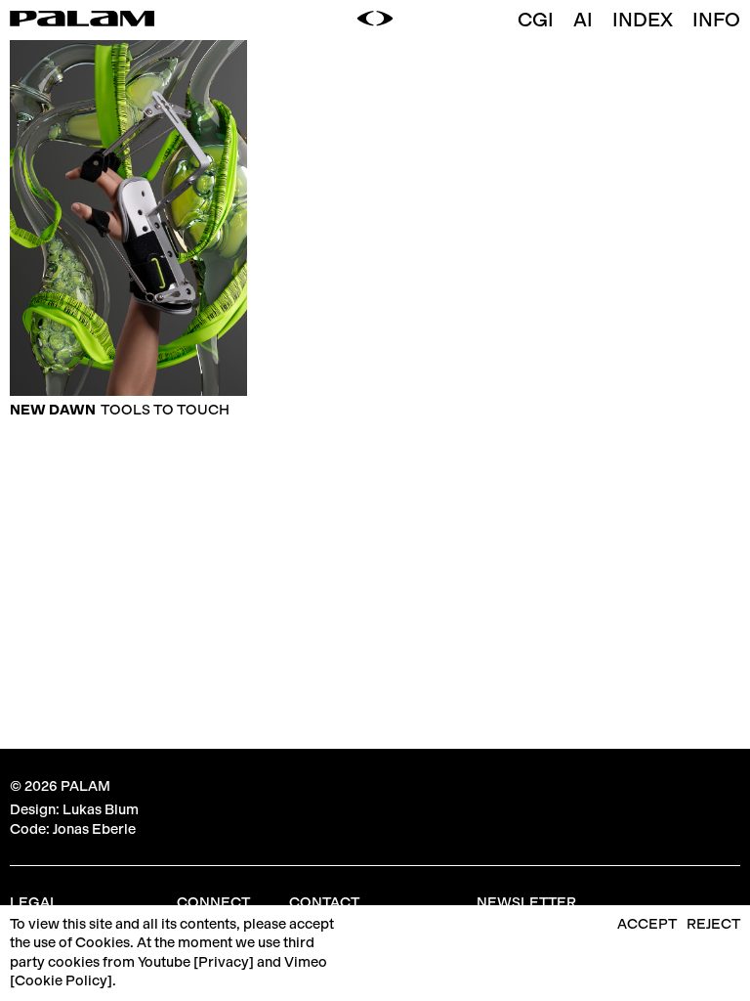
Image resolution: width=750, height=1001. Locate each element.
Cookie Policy (61, 980)
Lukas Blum (100, 809)
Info (716, 19)
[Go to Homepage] (82, 20)
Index (642, 19)
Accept (647, 924)
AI (583, 19)
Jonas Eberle (94, 829)
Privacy (223, 962)
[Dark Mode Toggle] (374, 20)
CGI (536, 19)
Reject (713, 924)
